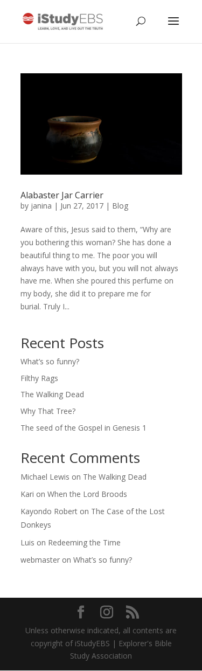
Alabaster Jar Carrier (61, 195)
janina (41, 205)
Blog (120, 205)
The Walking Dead (52, 394)
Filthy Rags (39, 378)
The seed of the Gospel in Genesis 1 (83, 428)
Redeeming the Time (84, 542)
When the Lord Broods (87, 494)
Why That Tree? (47, 411)
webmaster (40, 560)
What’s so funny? (49, 361)
